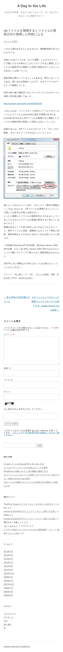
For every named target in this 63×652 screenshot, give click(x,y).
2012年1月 (8, 562)
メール (8, 380)
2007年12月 (9, 584)
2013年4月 (8, 551)
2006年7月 (8, 588)
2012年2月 (8, 559)
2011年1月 (8, 570)
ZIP (31, 274)
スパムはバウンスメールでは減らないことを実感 (25, 467)
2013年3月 (8, 555)
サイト (7, 392)
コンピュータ (10, 613)
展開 (53, 274)
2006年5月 (8, 595)
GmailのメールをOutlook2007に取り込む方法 (24, 464)
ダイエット (9, 617)
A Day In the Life (31, 6)
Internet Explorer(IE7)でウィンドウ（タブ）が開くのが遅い (30, 511)
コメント (9, 334)
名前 (7, 368)
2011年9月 (8, 566)
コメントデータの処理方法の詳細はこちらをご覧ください (31, 433)
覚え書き (19, 274)
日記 (6, 621)
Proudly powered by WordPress (17, 646)
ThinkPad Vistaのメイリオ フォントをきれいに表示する (29, 504)
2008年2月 (8, 577)
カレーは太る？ (11, 526)
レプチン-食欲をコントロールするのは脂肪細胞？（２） (29, 529)
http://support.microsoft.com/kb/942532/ (23, 103)
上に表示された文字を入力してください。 (24, 409)
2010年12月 (9, 573)
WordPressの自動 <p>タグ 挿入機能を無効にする (26, 471)
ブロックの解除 (42, 274)
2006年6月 (8, 591)
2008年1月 (8, 581)
